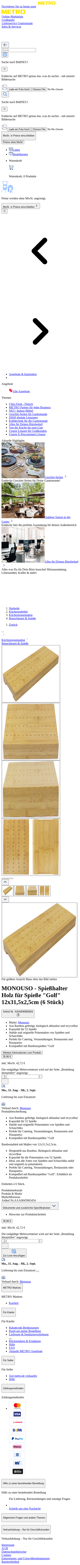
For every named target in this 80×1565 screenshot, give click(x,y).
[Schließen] (4, 211)
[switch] (12, 142)
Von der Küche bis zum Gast (26, 427)
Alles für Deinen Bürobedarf (26, 424)
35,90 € (7, 1056)
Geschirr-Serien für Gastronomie (28, 414)
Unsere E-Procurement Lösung (27, 434)
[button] (40, 633)
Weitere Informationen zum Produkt (22, 1052)
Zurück (13, 624)
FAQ (12, 1347)
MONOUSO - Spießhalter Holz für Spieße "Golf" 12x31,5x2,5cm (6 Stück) (34, 995)
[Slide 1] (2, 878)
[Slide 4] (11, 878)
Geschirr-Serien (54, 477)
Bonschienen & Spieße (22, 618)
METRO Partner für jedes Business (30, 407)
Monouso (23, 1022)
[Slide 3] (8, 878)
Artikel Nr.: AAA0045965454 (18, 1011)
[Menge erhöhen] (40, 1077)
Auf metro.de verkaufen (23, 1375)
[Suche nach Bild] (4, 54)
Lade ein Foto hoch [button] (19, 89)
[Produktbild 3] (32, 890)
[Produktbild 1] (7, 890)
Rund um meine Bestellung (25, 1331)
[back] (5, 45)
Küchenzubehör (18, 611)
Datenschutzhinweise (13, 1551)
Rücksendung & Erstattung (25, 1341)
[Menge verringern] (3, 1077)
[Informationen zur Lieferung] (37, 1271)
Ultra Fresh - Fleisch (21, 404)
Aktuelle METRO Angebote (25, 1351)
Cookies (6, 1555)
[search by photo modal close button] (4, 69)
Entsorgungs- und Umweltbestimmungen (25, 1558)
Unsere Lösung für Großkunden (28, 431)
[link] (44, 168)
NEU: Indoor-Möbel (21, 410)
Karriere (14, 1303)
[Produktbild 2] (20, 890)
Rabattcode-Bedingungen (24, 1327)
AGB (4, 1548)
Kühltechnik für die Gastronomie (28, 420)
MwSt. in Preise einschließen (18, 207)
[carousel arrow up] (5, 882)
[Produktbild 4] (44, 890)
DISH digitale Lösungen (23, 417)
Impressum (7, 1545)
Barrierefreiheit (10, 1561)
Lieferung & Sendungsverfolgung (29, 1334)
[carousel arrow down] (5, 899)
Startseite (14, 608)
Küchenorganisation (21, 615)
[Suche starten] (5, 94)
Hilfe (12, 1344)
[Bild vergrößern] (39, 940)
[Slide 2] (5, 878)
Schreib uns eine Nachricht (25, 1508)
